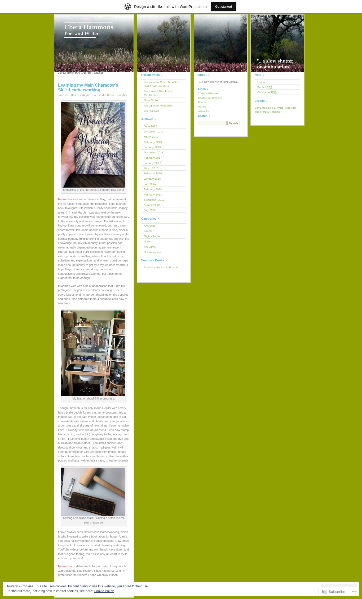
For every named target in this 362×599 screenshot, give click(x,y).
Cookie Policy (104, 591)
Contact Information (210, 97)
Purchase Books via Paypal (161, 267)
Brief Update (151, 110)
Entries (264, 87)
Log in (261, 82)
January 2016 (152, 178)
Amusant (149, 225)
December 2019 (154, 131)
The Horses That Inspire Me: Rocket (158, 93)
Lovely (148, 230)
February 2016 (153, 173)
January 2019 (152, 147)
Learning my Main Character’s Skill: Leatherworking (88, 87)
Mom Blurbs (151, 100)
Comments (267, 92)
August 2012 (152, 204)
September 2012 (154, 199)
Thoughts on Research (158, 105)
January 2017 (152, 163)
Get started (223, 6)
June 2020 (150, 126)
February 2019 (153, 142)
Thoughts (121, 95)
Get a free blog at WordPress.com (275, 107)
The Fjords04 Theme (267, 111)
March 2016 (151, 168)
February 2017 (153, 157)
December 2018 (154, 152)
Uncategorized (153, 252)
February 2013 (153, 194)
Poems (202, 106)
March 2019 (151, 136)
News (110, 95)
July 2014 (150, 184)
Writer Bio (204, 111)
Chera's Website (208, 93)
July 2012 (150, 210)
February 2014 (153, 189)
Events (202, 102)
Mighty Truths (152, 236)
